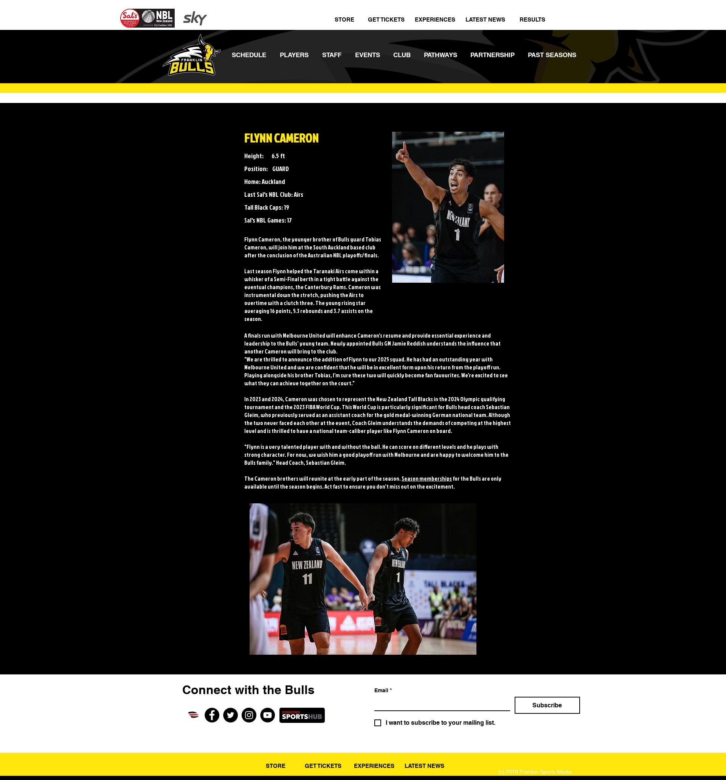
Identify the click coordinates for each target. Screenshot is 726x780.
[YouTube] (267, 715)
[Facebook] (212, 715)
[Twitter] (230, 715)
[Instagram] (249, 715)
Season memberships (427, 479)
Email (383, 690)
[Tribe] (193, 715)
